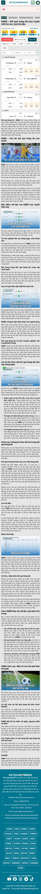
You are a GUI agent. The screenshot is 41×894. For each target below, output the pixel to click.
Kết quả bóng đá (7, 120)
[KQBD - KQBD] (18, 2)
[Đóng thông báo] (37, 9)
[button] (3, 2)
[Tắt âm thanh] (38, 53)
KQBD (18, 120)
